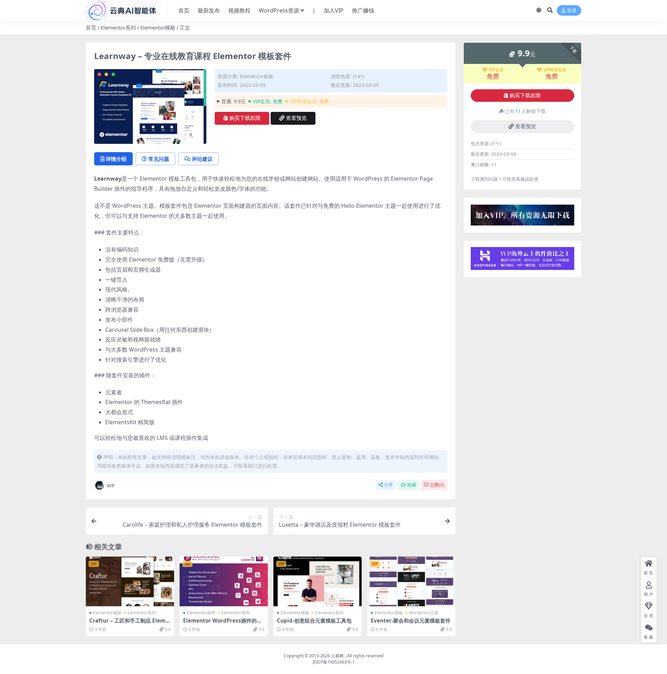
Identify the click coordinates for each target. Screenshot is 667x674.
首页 (183, 10)
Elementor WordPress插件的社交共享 (222, 623)
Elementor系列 (118, 27)
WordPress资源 (279, 10)
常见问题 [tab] (158, 158)
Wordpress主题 (423, 613)
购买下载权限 (245, 118)
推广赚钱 (363, 10)
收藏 (411, 484)
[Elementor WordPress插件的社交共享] (224, 581)
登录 (572, 10)
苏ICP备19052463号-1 (333, 662)
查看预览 (296, 118)
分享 (388, 484)
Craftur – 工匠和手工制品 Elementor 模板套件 (128, 623)
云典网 (337, 656)
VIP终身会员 (554, 69)
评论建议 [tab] (202, 158)
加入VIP (334, 10)
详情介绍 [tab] (116, 158)
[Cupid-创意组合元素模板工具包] (317, 581)
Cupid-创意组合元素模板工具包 (314, 620)
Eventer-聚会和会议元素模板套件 (411, 620)
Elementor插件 (201, 613)
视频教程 (239, 10)
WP (111, 485)
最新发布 (209, 10)
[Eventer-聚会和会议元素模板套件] (411, 581)
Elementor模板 (157, 27)
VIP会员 (496, 69)
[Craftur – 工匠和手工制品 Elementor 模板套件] (130, 581)
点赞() (437, 484)
